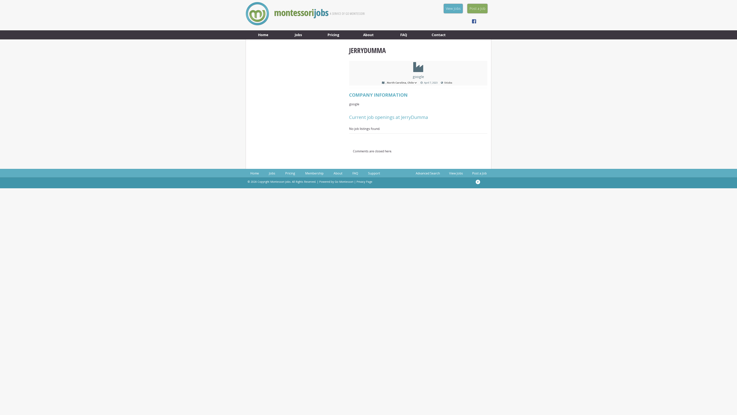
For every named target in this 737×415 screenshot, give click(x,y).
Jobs (298, 34)
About (368, 34)
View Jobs (456, 173)
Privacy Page (364, 181)
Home (263, 34)
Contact (439, 34)
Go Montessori (344, 181)
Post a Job (479, 173)
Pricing (333, 34)
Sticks (448, 82)
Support (374, 173)
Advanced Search (428, 173)
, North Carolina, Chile (400, 82)
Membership (314, 173)
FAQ (403, 34)
